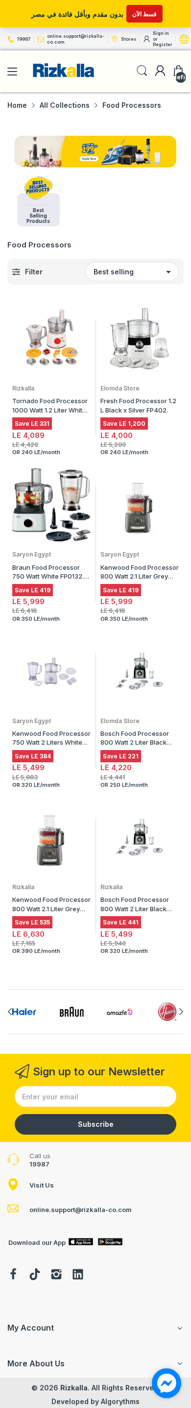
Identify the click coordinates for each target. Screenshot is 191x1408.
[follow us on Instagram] (56, 1275)
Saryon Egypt (31, 554)
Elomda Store (120, 388)
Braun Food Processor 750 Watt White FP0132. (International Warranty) (48, 572)
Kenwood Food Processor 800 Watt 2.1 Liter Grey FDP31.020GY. (51, 905)
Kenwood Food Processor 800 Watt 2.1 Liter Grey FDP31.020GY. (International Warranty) (139, 572)
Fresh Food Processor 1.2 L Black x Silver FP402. (138, 405)
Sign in (161, 33)
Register (162, 44)
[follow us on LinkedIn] (78, 1275)
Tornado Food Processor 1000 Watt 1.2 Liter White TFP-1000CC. (50, 406)
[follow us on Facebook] (13, 1275)
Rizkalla (23, 388)
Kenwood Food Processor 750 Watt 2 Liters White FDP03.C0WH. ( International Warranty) (51, 738)
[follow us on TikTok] (35, 1275)
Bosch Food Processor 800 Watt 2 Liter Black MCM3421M (134, 738)
